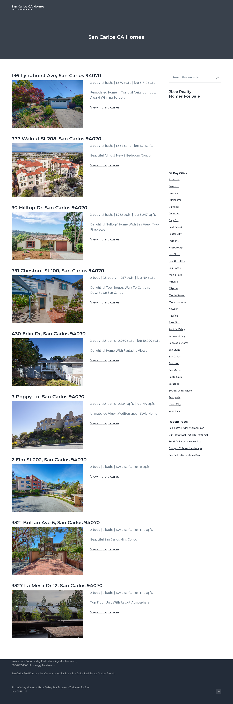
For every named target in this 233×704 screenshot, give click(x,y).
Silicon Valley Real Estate (51, 687)
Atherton (174, 179)
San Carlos (175, 357)
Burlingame (175, 200)
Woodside (175, 411)
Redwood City (177, 336)
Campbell (174, 207)
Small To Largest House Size (185, 442)
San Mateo (175, 370)
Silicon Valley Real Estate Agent (44, 661)
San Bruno (174, 350)
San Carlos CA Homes (28, 6)
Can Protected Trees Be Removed (188, 435)
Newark (173, 309)
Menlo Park (175, 275)
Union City (175, 404)
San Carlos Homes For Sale (54, 673)
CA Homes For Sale (79, 687)
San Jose (174, 363)
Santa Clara (175, 377)
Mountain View (177, 302)
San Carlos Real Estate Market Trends (93, 673)
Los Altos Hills (177, 261)
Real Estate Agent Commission (186, 428)
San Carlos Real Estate (24, 673)
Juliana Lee (18, 661)
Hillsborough (176, 248)
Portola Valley (177, 329)
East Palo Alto (177, 227)
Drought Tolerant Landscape (185, 448)
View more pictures (104, 107)
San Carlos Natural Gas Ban (184, 455)
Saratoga (174, 384)
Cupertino (174, 214)
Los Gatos (175, 268)
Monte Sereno (177, 295)
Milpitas (173, 288)
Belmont (174, 186)
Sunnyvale (174, 397)
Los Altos (174, 254)
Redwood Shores (178, 343)
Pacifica (173, 316)
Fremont (174, 241)
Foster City (175, 234)
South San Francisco (180, 391)
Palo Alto (174, 322)
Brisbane (174, 193)
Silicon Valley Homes (23, 687)
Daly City (174, 220)
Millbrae (173, 282)
